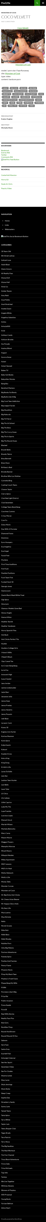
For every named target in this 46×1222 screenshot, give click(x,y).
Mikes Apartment (7, 860)
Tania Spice (5, 1115)
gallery (6, 97)
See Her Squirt (6, 1062)
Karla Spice (5, 741)
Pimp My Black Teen (9, 974)
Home (7, 221)
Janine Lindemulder (8, 688)
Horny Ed (4, 180)
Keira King (5, 758)
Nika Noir (5, 930)
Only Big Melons (7, 948)
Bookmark (5, 150)
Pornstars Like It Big (8, 992)
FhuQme (4, 560)
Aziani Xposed (6, 366)
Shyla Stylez (5, 1089)
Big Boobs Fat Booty (9, 392)
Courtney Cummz (8, 511)
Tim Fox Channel (7, 1155)
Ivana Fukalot (6, 679)
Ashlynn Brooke (7, 339)
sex (4, 106)
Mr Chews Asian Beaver (10, 899)
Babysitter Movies (8, 379)
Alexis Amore (6, 269)
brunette (6, 94)
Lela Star (4, 776)
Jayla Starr (5, 692)
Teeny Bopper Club (8, 1128)
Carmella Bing (6, 480)
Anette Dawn (6, 309)
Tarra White (5, 1120)
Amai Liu (4, 287)
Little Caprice (6, 802)
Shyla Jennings (6, 1084)
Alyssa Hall (5, 282)
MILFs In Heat (6, 868)
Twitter (4, 155)
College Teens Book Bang (10, 507)
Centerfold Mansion (9, 175)
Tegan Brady (6, 1133)
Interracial (37, 97)
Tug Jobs (4, 1173)
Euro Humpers (6, 542)
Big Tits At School (8, 423)
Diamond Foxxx (7, 533)
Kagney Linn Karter (8, 732)
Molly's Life (5, 877)
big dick (23, 88)
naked (38, 100)
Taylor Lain (5, 1124)
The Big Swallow (7, 1146)
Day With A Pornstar (9, 529)
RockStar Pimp (7, 1027)
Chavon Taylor (6, 489)
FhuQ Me (5, 3)
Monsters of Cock (8, 13)
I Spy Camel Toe (7, 661)
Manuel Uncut (6, 820)
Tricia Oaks (5, 1164)
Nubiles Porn (6, 943)
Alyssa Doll (5, 278)
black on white (21, 91)
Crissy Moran (6, 516)
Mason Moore (6, 838)
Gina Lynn (5, 604)
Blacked (4, 445)
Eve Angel (5, 551)
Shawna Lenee (6, 1076)
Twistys (4, 1177)
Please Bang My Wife (9, 983)
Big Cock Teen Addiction (10, 401)
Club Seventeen (7, 503)
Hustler (4, 644)
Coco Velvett (31, 94)
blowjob (33, 91)
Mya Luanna (5, 912)
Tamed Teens (6, 1111)
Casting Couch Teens (9, 485)
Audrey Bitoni (6, 348)
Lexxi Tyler (5, 789)
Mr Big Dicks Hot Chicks (10, 895)
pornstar (39, 103)
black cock (7, 91)
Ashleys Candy (6, 335)
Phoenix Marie (6, 970)
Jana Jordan (5, 683)
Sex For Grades (7, 1071)
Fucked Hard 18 (7, 582)
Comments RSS (7, 157)
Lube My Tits (6, 807)
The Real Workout (8, 1151)
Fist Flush (5, 569)
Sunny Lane (5, 1106)
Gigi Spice (5, 600)
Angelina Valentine (8, 317)
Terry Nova (5, 1142)
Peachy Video (6, 188)
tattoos (23, 106)
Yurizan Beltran (7, 1203)
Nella (3, 921)
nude (12, 103)
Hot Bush (4, 635)
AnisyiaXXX (5, 326)
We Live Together (7, 1181)
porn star (28, 103)
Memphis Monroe (8, 846)
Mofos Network (7, 873)
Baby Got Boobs (7, 375)
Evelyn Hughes (7, 117)
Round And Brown (8, 1031)
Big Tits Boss (6, 428)
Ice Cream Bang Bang (9, 666)
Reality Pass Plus (7, 1018)
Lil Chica (4, 793)
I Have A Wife (6, 652)
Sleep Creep (5, 1093)
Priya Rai (4, 996)
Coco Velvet (18, 94)
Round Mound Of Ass (9, 1036)
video (32, 106)
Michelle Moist (7, 126)
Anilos (3, 322)
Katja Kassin (6, 745)
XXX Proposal (6, 1195)
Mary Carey (5, 833)
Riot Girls (4, 1023)
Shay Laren (5, 1080)
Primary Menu (43, 3)
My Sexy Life (6, 908)
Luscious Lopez (7, 816)
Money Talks (6, 882)
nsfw (5, 103)
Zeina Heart (5, 1208)
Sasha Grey (5, 1049)
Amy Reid (5, 295)
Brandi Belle (6, 450)
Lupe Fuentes (6, 811)
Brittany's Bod (6, 467)
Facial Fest (5, 555)
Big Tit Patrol (6, 419)
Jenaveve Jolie (6, 696)
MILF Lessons (6, 864)
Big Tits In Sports (7, 436)
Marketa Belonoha (8, 829)
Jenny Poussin (6, 714)
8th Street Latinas (7, 256)
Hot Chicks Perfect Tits (10, 639)
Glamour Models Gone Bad (11, 608)
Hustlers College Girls (9, 648)
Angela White (6, 313)
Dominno (4, 538)
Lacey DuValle (6, 771)
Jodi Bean (5, 719)
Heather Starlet (7, 622)
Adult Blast (5, 265)
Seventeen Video (7, 1067)
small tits (13, 106)
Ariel (3, 331)
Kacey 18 (4, 727)
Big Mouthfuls (6, 410)
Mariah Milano (7, 824)
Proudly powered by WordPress (11, 1219)
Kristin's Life (6, 767)
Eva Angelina (6, 547)
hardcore (25, 97)
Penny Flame (6, 965)
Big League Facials (8, 406)
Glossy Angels (6, 613)
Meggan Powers (7, 842)
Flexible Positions (8, 573)
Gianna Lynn (6, 591)
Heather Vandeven (8, 626)
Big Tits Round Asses (9, 441)
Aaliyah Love (6, 260)
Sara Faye (4, 1045)
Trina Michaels (6, 1168)
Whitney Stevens (7, 1186)
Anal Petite (5, 300)
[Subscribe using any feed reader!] (10, 159)
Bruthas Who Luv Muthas (10, 476)
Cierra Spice (6, 494)
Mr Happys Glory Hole (9, 904)
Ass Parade (5, 344)
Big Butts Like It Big (8, 397)
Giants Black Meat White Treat (12, 595)
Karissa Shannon (7, 736)
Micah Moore (6, 851)
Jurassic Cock (6, 723)
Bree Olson (5, 463)
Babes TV (4, 370)
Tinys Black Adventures (10, 1159)
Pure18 (4, 1009)
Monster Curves (7, 886)
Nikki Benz (5, 935)
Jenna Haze (5, 701)
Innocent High (6, 674)
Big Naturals (6, 414)
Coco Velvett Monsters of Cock (23, 46)
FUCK (13, 21)
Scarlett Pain (6, 1054)
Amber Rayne (6, 291)
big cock (14, 88)
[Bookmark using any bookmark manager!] (14, 236)
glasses (15, 97)
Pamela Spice (6, 957)
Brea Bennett (6, 458)
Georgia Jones (6, 586)
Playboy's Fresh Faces (9, 979)
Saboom (4, 1040)
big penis (33, 88)
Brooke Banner (7, 472)
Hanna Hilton (6, 617)
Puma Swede (6, 1005)
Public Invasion (7, 1001)
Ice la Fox (4, 670)
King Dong (5, 763)
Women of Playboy (8, 1190)
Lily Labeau (5, 798)
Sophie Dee (5, 1098)
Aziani (3, 361)
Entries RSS (5, 153)
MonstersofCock (26, 100)
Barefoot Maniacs (8, 388)
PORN (20, 103)
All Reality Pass (7, 273)
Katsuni (4, 749)
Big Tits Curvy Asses (9, 432)
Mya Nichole (6, 917)
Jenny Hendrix (6, 710)
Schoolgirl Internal (8, 1058)
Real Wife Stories (7, 1014)
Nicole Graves (6, 926)
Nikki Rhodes (6, 939)
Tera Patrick (5, 1137)
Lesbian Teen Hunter (9, 780)
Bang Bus (4, 384)
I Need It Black (6, 657)
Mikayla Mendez (7, 855)
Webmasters (9, 229)
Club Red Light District (10, 498)
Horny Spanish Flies (8, 630)
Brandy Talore (6, 454)
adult (5, 88)
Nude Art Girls (6, 184)
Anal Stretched (7, 304)
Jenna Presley (6, 705)
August (4, 353)
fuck (41, 94)
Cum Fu (4, 520)
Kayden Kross (6, 754)
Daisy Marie (5, 525)
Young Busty (6, 1199)
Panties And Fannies (9, 961)
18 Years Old (6, 251)
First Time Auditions (9, 564)
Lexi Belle (4, 785)
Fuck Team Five (7, 577)
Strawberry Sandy (8, 1102)
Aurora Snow (6, 357)
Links (7, 225)
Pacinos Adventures (8, 952)
